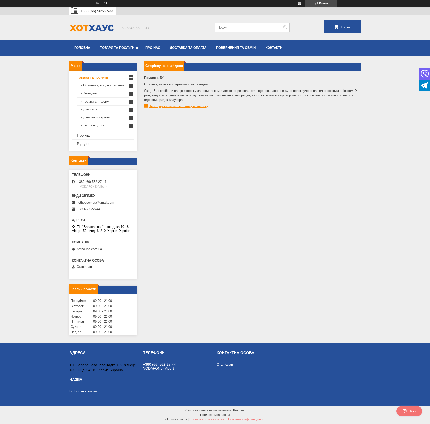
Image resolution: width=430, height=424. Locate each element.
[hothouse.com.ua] (91, 27)
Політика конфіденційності (247, 419)
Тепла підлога (93, 125)
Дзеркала (90, 109)
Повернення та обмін (236, 48)
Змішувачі (90, 93)
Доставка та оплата (188, 48)
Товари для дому (96, 101)
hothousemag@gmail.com (95, 202)
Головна (82, 48)
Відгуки (83, 144)
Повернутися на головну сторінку (178, 106)
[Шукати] (285, 27)
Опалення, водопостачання (103, 85)
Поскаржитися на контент (207, 419)
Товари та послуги (117, 48)
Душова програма (96, 117)
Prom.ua (239, 410)
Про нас (152, 48)
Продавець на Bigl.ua (215, 415)
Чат (413, 411)
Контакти (274, 48)
